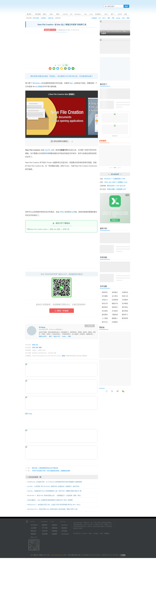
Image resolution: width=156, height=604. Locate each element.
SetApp (118, 18)
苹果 (113, 18)
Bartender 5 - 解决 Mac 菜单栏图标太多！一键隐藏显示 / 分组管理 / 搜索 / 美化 (54, 495)
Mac (68, 30)
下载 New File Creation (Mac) (37, 229)
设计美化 (115, 296)
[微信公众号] (123, 391)
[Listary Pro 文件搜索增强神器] (115, 126)
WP (45, 555)
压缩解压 (115, 322)
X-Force (42, 327)
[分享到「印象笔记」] (73, 68)
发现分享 (105, 303)
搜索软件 (44, 525)
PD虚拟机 (94, 18)
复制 (63, 356)
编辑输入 (115, 318)
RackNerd (64, 525)
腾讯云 (36, 555)
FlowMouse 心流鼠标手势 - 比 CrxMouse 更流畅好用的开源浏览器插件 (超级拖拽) (54, 482)
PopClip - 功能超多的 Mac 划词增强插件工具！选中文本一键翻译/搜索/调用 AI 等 (54, 491)
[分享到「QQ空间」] (61, 68)
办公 (71, 212)
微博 (50, 336)
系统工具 (50, 18)
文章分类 (44, 531)
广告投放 (122, 555)
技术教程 (125, 303)
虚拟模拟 (105, 314)
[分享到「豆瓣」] (65, 68)
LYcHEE (96, 533)
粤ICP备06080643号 (74, 555)
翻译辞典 (125, 318)
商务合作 (115, 136)
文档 (39, 86)
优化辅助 (105, 296)
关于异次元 (34, 525)
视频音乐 (115, 307)
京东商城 (64, 531)
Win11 (104, 18)
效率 (33, 347)
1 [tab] (109, 167)
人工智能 (105, 318)
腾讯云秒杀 (111, 186)
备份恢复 (125, 311)
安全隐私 (105, 311)
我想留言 (33, 534)
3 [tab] (113, 167)
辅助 (40, 347)
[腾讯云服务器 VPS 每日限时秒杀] (115, 114)
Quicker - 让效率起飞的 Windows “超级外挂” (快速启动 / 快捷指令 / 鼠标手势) (53, 486)
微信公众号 (57, 336)
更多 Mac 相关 (55, 229)
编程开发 (115, 303)
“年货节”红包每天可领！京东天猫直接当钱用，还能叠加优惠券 (51, 471)
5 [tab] (116, 167)
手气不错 (44, 528)
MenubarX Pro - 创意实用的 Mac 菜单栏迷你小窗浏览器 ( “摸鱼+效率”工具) (52, 509)
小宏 (101, 533)
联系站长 (33, 531)
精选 (128, 18)
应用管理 (115, 300)
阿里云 (41, 555)
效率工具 (66, 229)
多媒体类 (125, 292)
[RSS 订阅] (112, 391)
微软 (109, 18)
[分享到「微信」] (54, 68)
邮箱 (69, 336)
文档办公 (105, 300)
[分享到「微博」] (50, 68)
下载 (66, 65)
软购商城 (54, 528)
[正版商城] (106, 391)
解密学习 (125, 314)
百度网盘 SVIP (121, 189)
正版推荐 (54, 534)
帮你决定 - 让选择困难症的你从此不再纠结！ (45, 468)
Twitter (64, 336)
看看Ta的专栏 (43, 336)
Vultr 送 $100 (120, 186)
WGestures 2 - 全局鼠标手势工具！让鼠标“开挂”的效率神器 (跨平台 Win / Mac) (53, 505)
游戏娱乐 (115, 292)
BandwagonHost (58, 555)
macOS (47, 150)
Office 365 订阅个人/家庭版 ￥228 (115, 182)
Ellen (90, 533)
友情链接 (54, 531)
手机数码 (125, 300)
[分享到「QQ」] (57, 68)
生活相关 (115, 311)
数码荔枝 (64, 528)
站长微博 (33, 528)
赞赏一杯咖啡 (63, 310)
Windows (36, 83)
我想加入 (107, 533)
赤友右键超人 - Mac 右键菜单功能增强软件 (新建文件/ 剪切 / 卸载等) (50, 500)
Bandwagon (65, 534)
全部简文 (43, 18)
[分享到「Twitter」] (69, 68)
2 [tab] (111, 167)
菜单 (37, 347)
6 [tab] (118, 167)
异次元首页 (36, 18)
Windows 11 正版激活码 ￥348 (114, 179)
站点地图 (44, 534)
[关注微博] (117, 391)
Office (123, 18)
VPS (99, 18)
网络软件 (105, 292)
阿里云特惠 (111, 189)
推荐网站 (105, 307)
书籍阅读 (115, 314)
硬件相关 (125, 307)
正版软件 (54, 525)
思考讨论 (105, 322)
